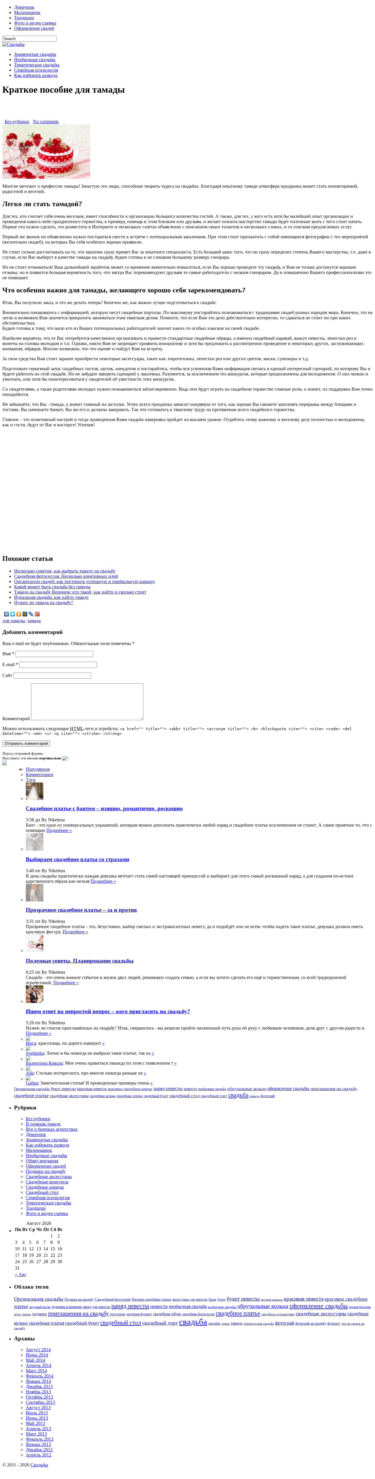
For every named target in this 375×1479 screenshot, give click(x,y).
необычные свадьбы (222, 1307)
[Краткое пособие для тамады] (46, 177)
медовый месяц (40, 1307)
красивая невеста (92, 1089)
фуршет (333, 1323)
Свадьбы (39, 1464)
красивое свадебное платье (130, 1089)
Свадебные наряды (45, 1187)
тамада (34, 620)
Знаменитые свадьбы (35, 54)
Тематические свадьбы (36, 64)
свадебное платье (31, 1095)
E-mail (10, 664)
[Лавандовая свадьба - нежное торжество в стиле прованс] (28, 1058)
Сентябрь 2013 (40, 1402)
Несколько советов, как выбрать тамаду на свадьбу (64, 570)
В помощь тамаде (43, 1123)
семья (225, 1323)
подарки (39, 1314)
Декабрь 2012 (39, 1449)
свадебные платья (129, 1096)
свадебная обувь (167, 1314)
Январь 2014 (38, 1381)
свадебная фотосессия (198, 1314)
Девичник (24, 7)
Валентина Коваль (44, 1063)
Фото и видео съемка (35, 22)
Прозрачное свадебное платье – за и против (81, 910)
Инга (31, 1043)
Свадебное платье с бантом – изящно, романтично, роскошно (104, 808)
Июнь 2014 (37, 1354)
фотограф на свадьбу (310, 1323)
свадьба (238, 1095)
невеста (190, 1089)
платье (26, 1314)
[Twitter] (13, 614)
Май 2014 (35, 1360)
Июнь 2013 (37, 1418)
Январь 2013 (38, 1444)
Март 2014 (36, 1370)
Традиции (24, 17)
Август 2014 (38, 1349)
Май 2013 (35, 1423)
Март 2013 (36, 1433)
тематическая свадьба (258, 1323)
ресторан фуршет (139, 1314)
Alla (30, 1073)
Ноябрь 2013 (38, 1391)
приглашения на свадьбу (334, 1088)
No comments (46, 121)
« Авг (20, 1274)
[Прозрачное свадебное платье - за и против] (28, 1049)
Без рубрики (17, 121)
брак (212, 1299)
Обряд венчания (42, 1160)
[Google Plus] (37, 614)
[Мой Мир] (25, 614)
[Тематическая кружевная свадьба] (28, 1039)
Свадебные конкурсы (47, 1181)
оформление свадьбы (288, 1088)
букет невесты (63, 1088)
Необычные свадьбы (34, 59)
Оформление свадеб (34, 28)
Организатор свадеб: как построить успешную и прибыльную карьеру (84, 581)
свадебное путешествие (277, 1314)
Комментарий (16, 718)
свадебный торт (214, 1096)
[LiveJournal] (31, 614)
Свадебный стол (42, 1192)
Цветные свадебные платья (151, 1299)
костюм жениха (272, 1299)
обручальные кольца (246, 1088)
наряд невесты (168, 1088)
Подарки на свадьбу (46, 1171)
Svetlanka (35, 1053)
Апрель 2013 (38, 1428)
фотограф (267, 1096)
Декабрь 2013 (39, 1386)
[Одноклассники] (19, 614)
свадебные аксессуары (69, 1096)
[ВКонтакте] (7, 614)
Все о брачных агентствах (52, 1129)
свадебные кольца (102, 1096)
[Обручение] (28, 1068)
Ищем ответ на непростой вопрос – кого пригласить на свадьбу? (108, 1011)
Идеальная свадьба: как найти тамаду (51, 597)
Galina (32, 1082)
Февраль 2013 (39, 1439)
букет (221, 1299)
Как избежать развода (35, 75)
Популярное (38, 769)
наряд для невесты (96, 1307)
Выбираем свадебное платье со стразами (77, 859)
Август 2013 (38, 1407)
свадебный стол (184, 1095)
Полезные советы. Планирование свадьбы (80, 961)
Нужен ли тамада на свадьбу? (43, 602)
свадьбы (214, 1323)
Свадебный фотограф (112, 1299)
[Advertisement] (187, 110)
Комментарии (39, 774)
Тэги (30, 779)
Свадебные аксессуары (49, 1176)
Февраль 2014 (39, 1375)
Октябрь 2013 (39, 1396)
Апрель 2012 (38, 1454)
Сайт (7, 675)
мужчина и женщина (67, 1307)
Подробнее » (59, 830)
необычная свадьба (212, 1089)
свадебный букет (156, 1096)
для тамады (13, 620)
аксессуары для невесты (189, 1299)
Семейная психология (36, 70)
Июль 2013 (37, 1412)
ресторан (117, 1314)
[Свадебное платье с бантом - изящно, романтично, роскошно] (28, 1078)
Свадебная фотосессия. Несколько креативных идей (66, 576)
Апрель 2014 (38, 1365)
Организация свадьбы (32, 1089)
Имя (8, 653)
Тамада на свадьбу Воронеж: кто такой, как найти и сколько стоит (80, 591)
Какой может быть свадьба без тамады (52, 586)
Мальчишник (27, 12)
